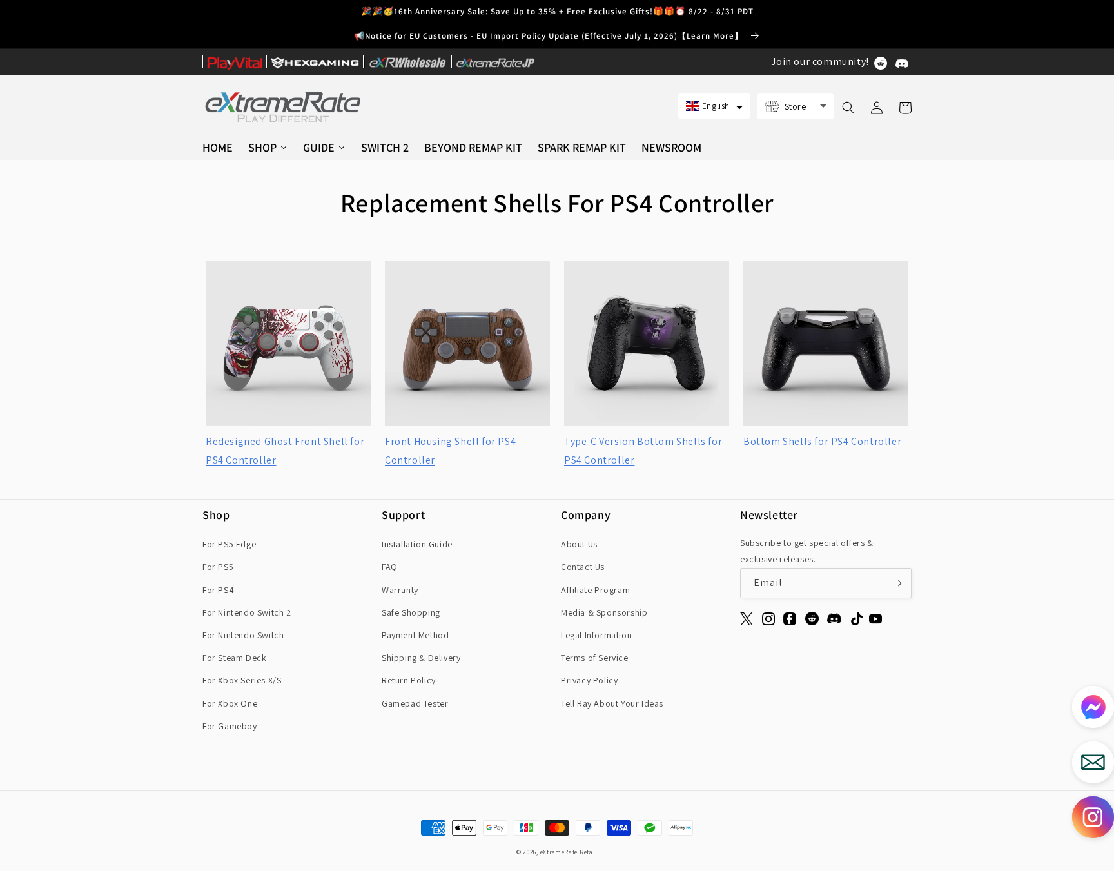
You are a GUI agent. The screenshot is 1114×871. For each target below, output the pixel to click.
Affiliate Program (595, 590)
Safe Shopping (411, 612)
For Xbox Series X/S (241, 680)
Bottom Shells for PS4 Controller (822, 441)
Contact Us (583, 567)
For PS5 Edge (229, 544)
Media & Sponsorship (604, 612)
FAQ (390, 567)
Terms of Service (595, 657)
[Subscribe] (897, 583)
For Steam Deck (234, 657)
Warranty (400, 590)
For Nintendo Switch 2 (246, 612)
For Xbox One (229, 703)
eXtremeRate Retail (569, 852)
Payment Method (415, 635)
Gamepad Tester (415, 703)
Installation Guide (417, 544)
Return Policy (409, 680)
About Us (579, 544)
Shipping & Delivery (421, 657)
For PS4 (218, 590)
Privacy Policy (589, 680)
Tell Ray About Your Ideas (612, 703)
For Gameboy (229, 726)
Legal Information (596, 635)
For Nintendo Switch (243, 635)
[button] (714, 106)
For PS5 (217, 567)
